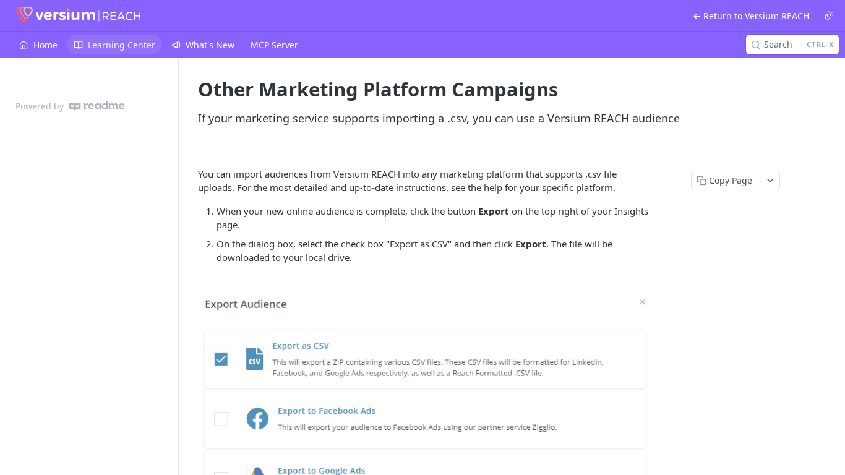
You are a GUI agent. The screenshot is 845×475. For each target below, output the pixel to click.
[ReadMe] (97, 106)
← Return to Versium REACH (751, 16)
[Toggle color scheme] (829, 15)
